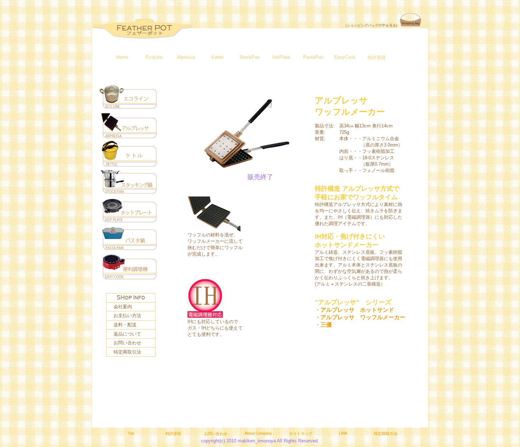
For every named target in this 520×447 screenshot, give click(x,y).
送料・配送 (125, 324)
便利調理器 (129, 268)
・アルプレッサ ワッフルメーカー (360, 317)
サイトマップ (300, 433)
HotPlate (281, 57)
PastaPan (313, 57)
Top (131, 433)
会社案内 (123, 306)
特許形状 (377, 57)
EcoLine (154, 57)
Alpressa (186, 57)
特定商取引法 (127, 352)
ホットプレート (129, 211)
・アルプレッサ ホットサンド (354, 310)
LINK (343, 433)
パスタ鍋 (129, 240)
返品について (127, 334)
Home (122, 57)
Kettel (218, 57)
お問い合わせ (127, 342)
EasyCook (345, 57)
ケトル (129, 155)
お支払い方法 (127, 315)
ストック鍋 (129, 183)
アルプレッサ (129, 127)
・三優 (323, 325)
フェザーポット (142, 29)
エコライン (129, 98)
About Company (258, 433)
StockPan (249, 57)
